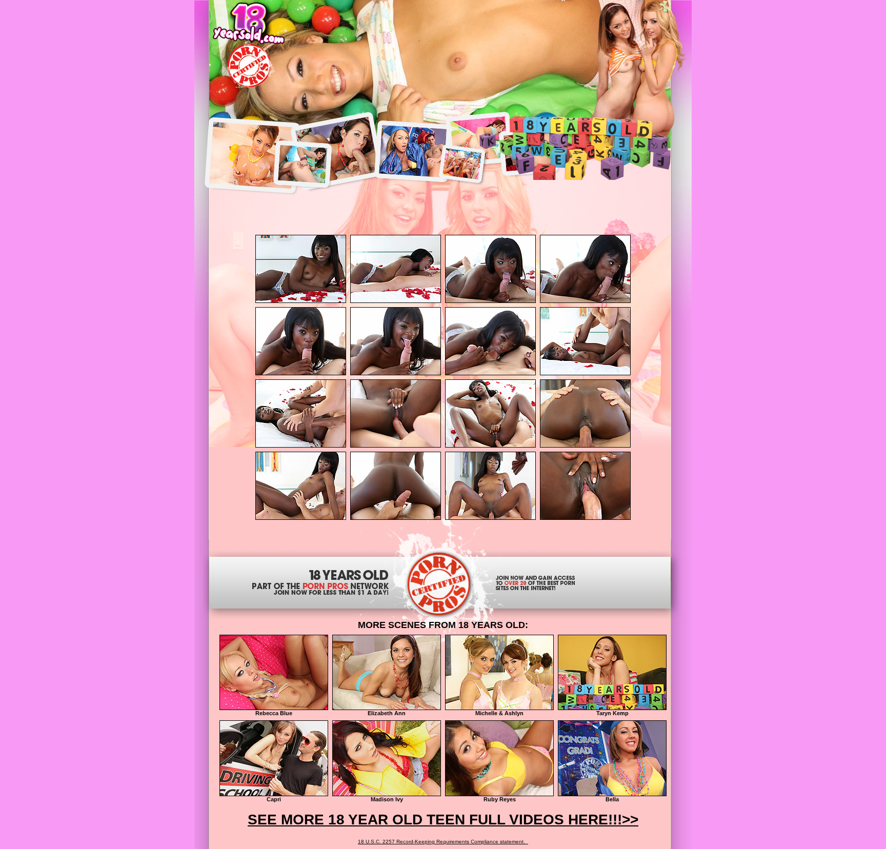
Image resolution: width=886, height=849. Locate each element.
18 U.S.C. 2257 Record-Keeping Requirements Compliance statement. (443, 841)
